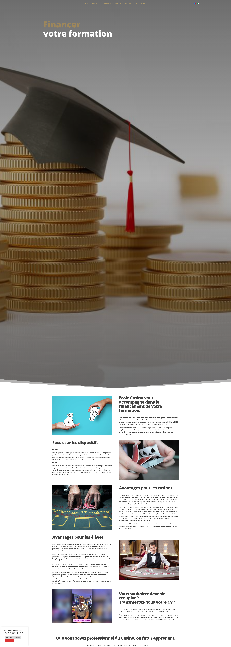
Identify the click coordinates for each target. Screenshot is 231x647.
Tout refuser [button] (9, 637)
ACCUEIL (86, 3)
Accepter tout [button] (9, 641)
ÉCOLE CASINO (95, 3)
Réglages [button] (17, 637)
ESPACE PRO (119, 3)
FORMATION (107, 3)
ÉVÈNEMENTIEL (129, 3)
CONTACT (144, 3)
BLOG (137, 3)
